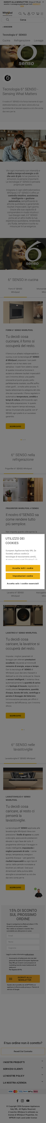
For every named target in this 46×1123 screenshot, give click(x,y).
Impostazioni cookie (23, 576)
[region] (23, 561)
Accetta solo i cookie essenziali (23, 583)
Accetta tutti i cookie (22, 568)
